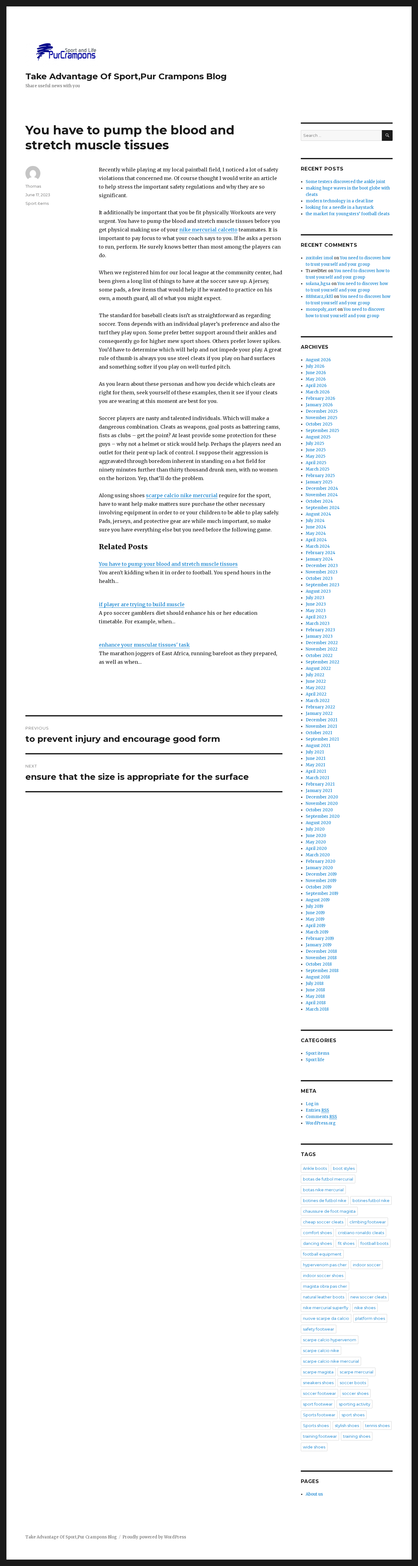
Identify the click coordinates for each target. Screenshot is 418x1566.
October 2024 (319, 501)
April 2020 (316, 848)
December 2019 (321, 874)
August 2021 (318, 745)
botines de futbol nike (324, 1200)
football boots (374, 1243)
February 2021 (320, 784)
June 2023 (316, 604)
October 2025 (319, 424)
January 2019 (318, 945)
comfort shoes (317, 1232)
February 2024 (320, 552)
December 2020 (322, 797)
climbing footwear (367, 1221)
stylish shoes (347, 1425)
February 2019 (320, 938)
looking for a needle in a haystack (340, 207)
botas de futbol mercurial (328, 1179)
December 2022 (322, 642)
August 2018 (318, 977)
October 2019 (318, 887)
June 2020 (316, 835)
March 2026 (318, 392)
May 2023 (316, 610)
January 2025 (319, 482)
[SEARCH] (387, 135)
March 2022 (318, 700)
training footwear (320, 1436)
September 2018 (322, 970)
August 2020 (318, 822)
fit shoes (346, 1243)
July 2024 (315, 520)
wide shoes (314, 1446)
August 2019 (318, 900)
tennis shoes (377, 1425)
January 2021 (319, 790)
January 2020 (319, 867)
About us (314, 1494)
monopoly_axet (321, 309)
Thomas (33, 186)
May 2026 (316, 379)
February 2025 (320, 475)
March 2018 (317, 1009)
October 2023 (319, 578)
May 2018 (315, 996)
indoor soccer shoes (323, 1275)
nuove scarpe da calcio (326, 1318)
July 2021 (315, 752)
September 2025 (322, 430)
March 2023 (318, 623)
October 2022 (319, 655)
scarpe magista (318, 1371)
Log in (312, 1103)
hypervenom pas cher (325, 1264)
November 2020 (322, 803)
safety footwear (318, 1329)
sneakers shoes (318, 1382)
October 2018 (319, 964)
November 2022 (322, 649)
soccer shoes (355, 1393)
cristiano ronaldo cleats (361, 1232)
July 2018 (314, 983)
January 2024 (319, 559)
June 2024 (316, 527)
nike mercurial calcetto (208, 230)
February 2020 (320, 861)
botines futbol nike (371, 1200)
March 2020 (318, 855)
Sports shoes (316, 1425)
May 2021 (315, 765)
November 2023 (322, 572)
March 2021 (317, 777)
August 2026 (318, 359)
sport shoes (352, 1414)
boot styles (344, 1168)
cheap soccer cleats (323, 1221)
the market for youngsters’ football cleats (348, 213)
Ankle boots (315, 1168)
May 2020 (316, 842)
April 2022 (316, 694)
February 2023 (320, 630)
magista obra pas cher (325, 1286)
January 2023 (319, 636)
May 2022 (316, 687)
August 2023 (318, 591)
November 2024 (322, 495)
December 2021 (321, 720)
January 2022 (319, 713)
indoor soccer (367, 1264)
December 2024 (322, 488)
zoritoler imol (319, 258)
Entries (317, 1110)
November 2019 (321, 880)
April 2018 (316, 1002)
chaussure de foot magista (329, 1211)
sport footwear (318, 1404)
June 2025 (316, 450)
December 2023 (322, 565)
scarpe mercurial (356, 1371)
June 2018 (315, 990)
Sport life (315, 1059)
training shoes (356, 1436)
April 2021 (316, 771)
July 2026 (315, 366)
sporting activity (354, 1404)
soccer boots (353, 1382)
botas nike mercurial (323, 1189)
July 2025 (315, 443)
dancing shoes (317, 1243)
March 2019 (317, 932)
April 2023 (316, 617)
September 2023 (322, 585)
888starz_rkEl (319, 296)
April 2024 (316, 540)
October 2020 (319, 810)
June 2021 (315, 758)
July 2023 (315, 597)
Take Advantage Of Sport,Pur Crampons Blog (126, 76)
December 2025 (322, 411)
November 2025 (321, 417)
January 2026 (319, 404)
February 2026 (320, 398)
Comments (321, 1116)
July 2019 (314, 906)
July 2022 (315, 675)
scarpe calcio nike (321, 1350)
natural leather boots (323, 1296)
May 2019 (315, 919)
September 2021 (322, 739)
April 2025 (316, 462)
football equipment (322, 1254)
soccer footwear (319, 1393)
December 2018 (321, 951)
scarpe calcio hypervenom (329, 1339)
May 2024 (316, 533)
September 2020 (323, 816)
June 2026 (316, 372)
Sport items (37, 203)
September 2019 (322, 893)
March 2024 (318, 546)
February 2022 (320, 707)
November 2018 (321, 957)
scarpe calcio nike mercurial (182, 495)
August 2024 (318, 514)
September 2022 (322, 662)
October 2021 (319, 732)
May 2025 (315, 456)
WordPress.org (321, 1123)
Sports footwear (319, 1414)
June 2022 (316, 681)
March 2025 (317, 469)
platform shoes (370, 1318)
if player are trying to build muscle (142, 604)
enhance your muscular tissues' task (144, 645)
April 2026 (316, 385)
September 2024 (323, 507)
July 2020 (315, 829)
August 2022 (318, 668)
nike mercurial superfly (325, 1307)
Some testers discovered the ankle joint (345, 181)
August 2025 (318, 437)
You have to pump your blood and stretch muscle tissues (168, 564)
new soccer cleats (368, 1296)
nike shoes (364, 1307)
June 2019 (315, 912)
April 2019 (315, 925)
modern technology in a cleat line (339, 201)
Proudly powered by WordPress (154, 1537)
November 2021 (321, 726)
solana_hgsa (318, 283)
